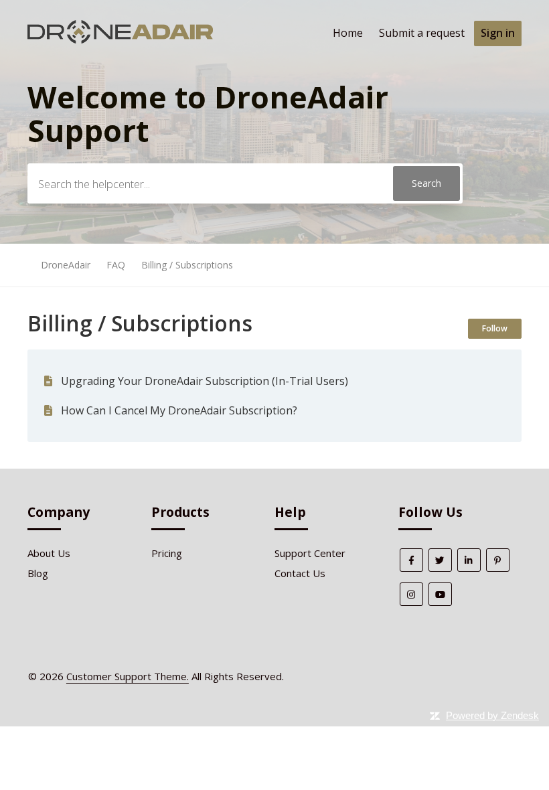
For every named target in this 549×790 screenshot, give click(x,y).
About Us (48, 553)
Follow (494, 328)
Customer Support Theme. (127, 676)
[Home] (120, 39)
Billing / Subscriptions (187, 264)
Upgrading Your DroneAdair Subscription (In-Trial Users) (204, 381)
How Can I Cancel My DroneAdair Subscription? (179, 410)
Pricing (166, 553)
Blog (37, 573)
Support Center (309, 553)
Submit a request (422, 32)
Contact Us (299, 573)
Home (348, 32)
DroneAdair (65, 264)
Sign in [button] (498, 32)
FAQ (115, 264)
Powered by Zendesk (492, 715)
